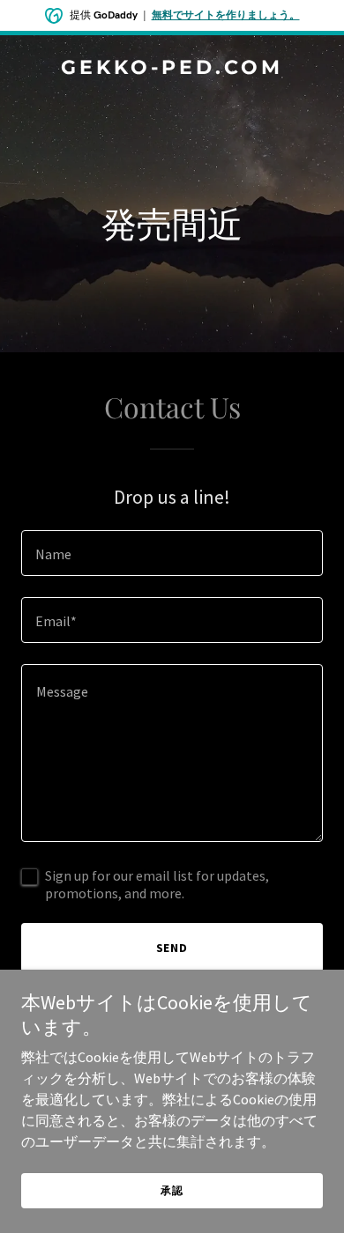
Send (172, 948)
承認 (172, 1190)
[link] (172, 69)
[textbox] (172, 553)
